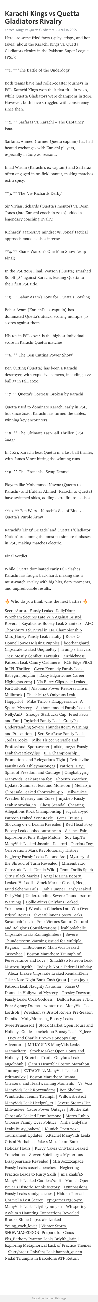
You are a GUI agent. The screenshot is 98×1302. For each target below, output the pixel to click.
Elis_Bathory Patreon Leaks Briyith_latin (41, 1238)
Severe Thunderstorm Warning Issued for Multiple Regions (44, 941)
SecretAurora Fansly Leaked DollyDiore (40, 610)
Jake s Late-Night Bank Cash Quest (35, 979)
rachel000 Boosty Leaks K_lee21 (64, 1031)
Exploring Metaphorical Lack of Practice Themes (48, 1245)
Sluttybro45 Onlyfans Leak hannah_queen (45, 1251)
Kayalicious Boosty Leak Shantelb (51, 623)
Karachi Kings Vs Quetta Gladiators (29, 30)
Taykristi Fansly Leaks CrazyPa (51, 720)
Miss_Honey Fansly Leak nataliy (33, 636)
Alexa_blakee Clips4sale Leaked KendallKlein (48, 973)
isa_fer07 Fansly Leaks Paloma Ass (35, 856)
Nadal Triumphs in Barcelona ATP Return (42, 1258)
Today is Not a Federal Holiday (64, 966)
